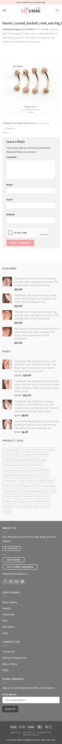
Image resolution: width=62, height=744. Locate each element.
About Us (15, 732)
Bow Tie (45, 470)
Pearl (29, 501)
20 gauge (30, 460)
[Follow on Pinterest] (22, 581)
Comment (11, 157)
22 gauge (42, 460)
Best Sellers (8, 626)
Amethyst (24, 470)
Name (10, 184)
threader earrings (30, 506)
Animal (35, 470)
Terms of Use (44, 732)
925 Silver (37, 465)
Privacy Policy (31, 735)
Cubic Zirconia (9, 480)
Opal (22, 501)
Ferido (6, 485)
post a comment (41, 123)
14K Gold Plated (40, 454)
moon (46, 496)
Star (17, 506)
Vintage (6, 511)
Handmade (8, 614)
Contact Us (8, 651)
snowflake (8, 506)
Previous (8, 128)
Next (6, 132)
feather (50, 480)
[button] (4, 10)
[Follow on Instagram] (11, 581)
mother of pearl (10, 501)
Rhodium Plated (42, 501)
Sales (5, 632)
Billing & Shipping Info (14, 657)
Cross (36, 475)
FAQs (5, 669)
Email (9, 199)
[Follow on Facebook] (5, 581)
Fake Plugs (40, 480)
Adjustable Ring (10, 470)
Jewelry (6, 608)
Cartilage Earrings (22, 475)
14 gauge (26, 454)
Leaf (54, 491)
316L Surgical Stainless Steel (16, 465)
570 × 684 (40, 29)
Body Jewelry (9, 602)
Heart (36, 485)
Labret (46, 491)
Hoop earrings (48, 485)
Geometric (26, 485)
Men (4, 620)
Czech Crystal (25, 480)
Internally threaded (31, 491)
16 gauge (7, 460)
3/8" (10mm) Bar (46, 449)
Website (10, 214)
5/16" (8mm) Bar (11, 454)
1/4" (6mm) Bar (28, 449)
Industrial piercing (11, 491)
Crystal (45, 475)
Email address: (9, 694)
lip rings (6, 496)
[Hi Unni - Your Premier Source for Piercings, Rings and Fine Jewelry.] (31, 10)
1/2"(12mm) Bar (10, 449)
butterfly (7, 475)
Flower (15, 485)
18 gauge (19, 460)
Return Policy (9, 663)
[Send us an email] (16, 581)
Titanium (45, 506)
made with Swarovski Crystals (27, 496)
